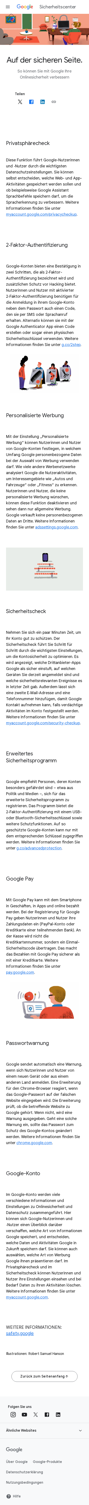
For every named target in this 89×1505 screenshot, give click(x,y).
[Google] (14, 1450)
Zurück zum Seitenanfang (42, 1376)
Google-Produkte (47, 1462)
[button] (54, 102)
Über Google (17, 1462)
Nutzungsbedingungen (24, 1482)
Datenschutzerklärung (24, 1472)
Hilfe (17, 1496)
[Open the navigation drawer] (8, 7)
